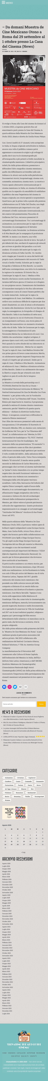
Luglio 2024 (6, 929)
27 (24, 844)
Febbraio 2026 (6, 879)
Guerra (30, 785)
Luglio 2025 (6, 898)
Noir (32, 789)
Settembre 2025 (7, 892)
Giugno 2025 (6, 900)
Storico (7, 796)
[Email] (20, 687)
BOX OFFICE (15, 1056)
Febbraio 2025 (6, 911)
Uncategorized (39, 796)
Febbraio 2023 (6, 974)
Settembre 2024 (7, 924)
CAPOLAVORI (21, 1053)
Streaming (17, 796)
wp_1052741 (18, 51)
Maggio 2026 (6, 871)
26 (18, 844)
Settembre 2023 (7, 956)
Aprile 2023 (6, 969)
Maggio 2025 (6, 903)
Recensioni (19, 793)
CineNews (24, 51)
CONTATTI (33, 1056)
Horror (39, 785)
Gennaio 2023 (6, 977)
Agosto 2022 (6, 990)
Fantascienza (9, 785)
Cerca (41, 704)
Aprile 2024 (6, 937)
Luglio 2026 (6, 866)
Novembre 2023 (7, 950)
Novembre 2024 (7, 919)
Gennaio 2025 (6, 914)
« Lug (23, 852)
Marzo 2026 (6, 877)
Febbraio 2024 (6, 942)
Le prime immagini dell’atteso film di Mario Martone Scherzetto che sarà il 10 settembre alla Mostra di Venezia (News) (22, 731)
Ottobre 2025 (6, 890)
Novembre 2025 (7, 887)
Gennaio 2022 (6, 1008)
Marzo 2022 (6, 1003)
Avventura (20, 778)
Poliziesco (8, 793)
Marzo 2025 (6, 908)
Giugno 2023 (6, 963)
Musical (23, 789)
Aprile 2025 (6, 906)
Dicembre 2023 (7, 948)
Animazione (9, 778)
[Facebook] (4, 687)
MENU (9, 2)
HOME (4, 1053)
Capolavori (31, 778)
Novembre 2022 (7, 982)
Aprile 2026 (6, 874)
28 (30, 844)
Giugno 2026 (6, 869)
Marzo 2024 (6, 940)
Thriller (27, 796)
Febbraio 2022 (6, 1006)
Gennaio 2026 (6, 882)
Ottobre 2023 (6, 953)
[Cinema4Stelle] (24, 13)
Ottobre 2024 (6, 921)
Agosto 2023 (6, 958)
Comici (18, 781)
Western (7, 800)
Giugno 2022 (6, 995)
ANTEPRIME (31, 1053)
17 (5, 841)
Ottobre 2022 (6, 985)
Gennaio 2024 (7, 945)
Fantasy (20, 785)
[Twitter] (15, 687)
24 (5, 844)
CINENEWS (12, 1053)
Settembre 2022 (7, 987)
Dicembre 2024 (7, 916)
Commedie (28, 781)
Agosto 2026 (6, 863)
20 (24, 841)
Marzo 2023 (6, 971)
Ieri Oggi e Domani (11, 789)
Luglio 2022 (6, 993)
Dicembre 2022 (7, 979)
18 (11, 841)
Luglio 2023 (6, 961)
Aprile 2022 (6, 1000)
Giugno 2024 (6, 932)
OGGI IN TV (25, 1056)
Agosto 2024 (6, 927)
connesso (14, 697)
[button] (4, 3)
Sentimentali (32, 793)
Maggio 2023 (6, 966)
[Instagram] (10, 687)
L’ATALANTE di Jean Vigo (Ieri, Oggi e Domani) (19, 737)
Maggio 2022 (6, 998)
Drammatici (40, 781)
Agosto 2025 (6, 895)
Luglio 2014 (6, 1014)
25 (11, 844)
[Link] (26, 687)
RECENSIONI (40, 1053)
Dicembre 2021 (7, 1011)
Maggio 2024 (6, 935)
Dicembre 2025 (7, 885)
